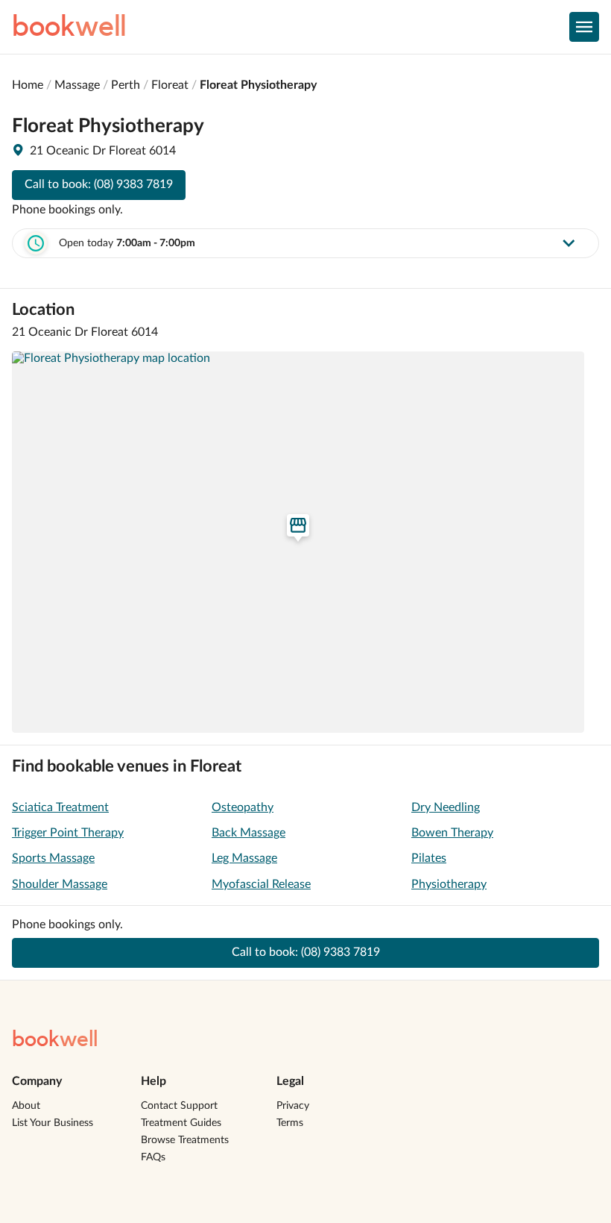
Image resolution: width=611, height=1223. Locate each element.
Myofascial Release (261, 884)
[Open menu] (584, 27)
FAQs (153, 1157)
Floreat (170, 85)
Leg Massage (244, 858)
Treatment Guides (181, 1123)
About (26, 1106)
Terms (289, 1123)
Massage (77, 85)
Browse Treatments (185, 1140)
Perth (125, 85)
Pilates (428, 858)
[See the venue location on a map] (298, 542)
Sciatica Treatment (60, 807)
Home (27, 85)
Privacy (292, 1106)
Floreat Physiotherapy (258, 85)
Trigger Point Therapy (68, 833)
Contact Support (179, 1106)
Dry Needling (445, 807)
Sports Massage (53, 858)
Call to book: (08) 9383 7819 (99, 184)
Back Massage (248, 833)
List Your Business (52, 1123)
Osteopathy (242, 807)
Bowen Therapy (452, 833)
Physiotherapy (449, 884)
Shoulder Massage (59, 884)
